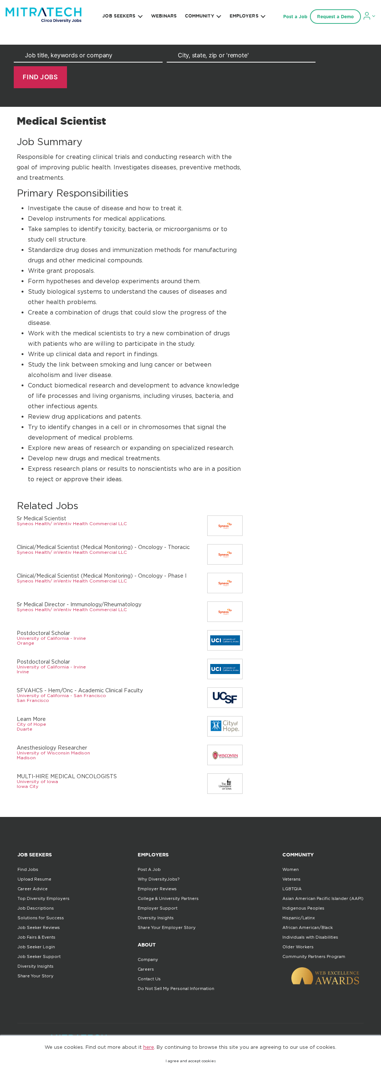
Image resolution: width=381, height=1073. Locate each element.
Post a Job (295, 16)
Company (148, 959)
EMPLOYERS (244, 16)
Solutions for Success (40, 918)
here (148, 1047)
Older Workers (298, 947)
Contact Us (149, 979)
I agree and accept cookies (191, 1061)
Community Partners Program (313, 956)
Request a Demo (335, 16)
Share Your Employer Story (167, 927)
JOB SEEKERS (118, 16)
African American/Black (307, 927)
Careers (146, 969)
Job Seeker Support (39, 956)
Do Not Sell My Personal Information (176, 988)
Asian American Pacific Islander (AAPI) (323, 898)
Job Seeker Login (36, 947)
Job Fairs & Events (36, 937)
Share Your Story (35, 976)
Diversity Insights (35, 966)
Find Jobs (27, 869)
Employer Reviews (157, 889)
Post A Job (149, 869)
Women (290, 869)
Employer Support (157, 908)
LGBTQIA (292, 889)
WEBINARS (164, 16)
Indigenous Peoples (303, 908)
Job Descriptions (35, 908)
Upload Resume (34, 879)
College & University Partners (168, 898)
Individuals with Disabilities (310, 937)
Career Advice (32, 889)
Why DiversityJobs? (158, 879)
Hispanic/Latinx (298, 918)
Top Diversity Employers (43, 898)
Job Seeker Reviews (38, 927)
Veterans (291, 879)
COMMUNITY (199, 16)
